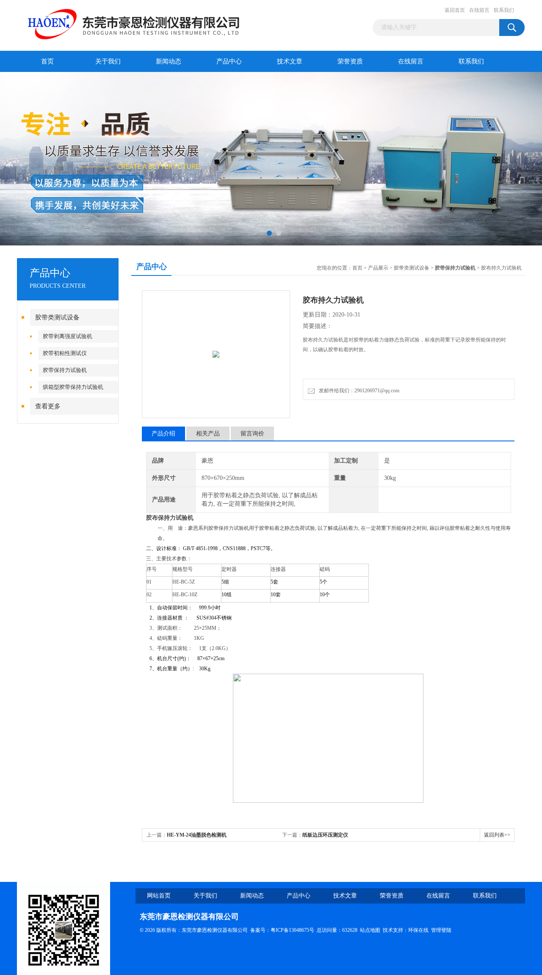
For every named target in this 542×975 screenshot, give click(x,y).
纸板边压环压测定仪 (325, 835)
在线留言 (479, 10)
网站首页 (159, 895)
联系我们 (504, 10)
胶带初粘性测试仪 (65, 353)
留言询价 (252, 433)
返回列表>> (497, 835)
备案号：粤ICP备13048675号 (282, 930)
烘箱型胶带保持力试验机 (73, 387)
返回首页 (455, 10)
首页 (47, 61)
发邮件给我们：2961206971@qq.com (357, 391)
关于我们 (108, 61)
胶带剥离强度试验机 (67, 336)
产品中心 (229, 61)
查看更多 (48, 406)
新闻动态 (168, 61)
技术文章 (289, 61)
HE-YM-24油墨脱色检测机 (197, 835)
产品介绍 (163, 433)
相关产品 (208, 433)
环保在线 (418, 930)
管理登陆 (441, 930)
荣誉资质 (350, 61)
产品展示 (378, 268)
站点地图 (370, 930)
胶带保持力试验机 (65, 370)
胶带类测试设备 (57, 317)
